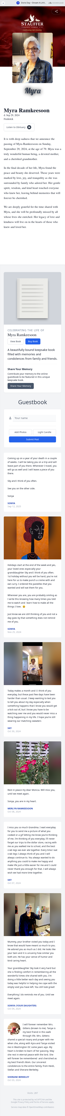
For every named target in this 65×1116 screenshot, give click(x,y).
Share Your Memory (20, 385)
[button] (32, 537)
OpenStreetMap (36, 1107)
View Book (15, 341)
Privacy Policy (24, 1102)
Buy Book (33, 341)
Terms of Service (41, 1102)
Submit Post (32, 439)
